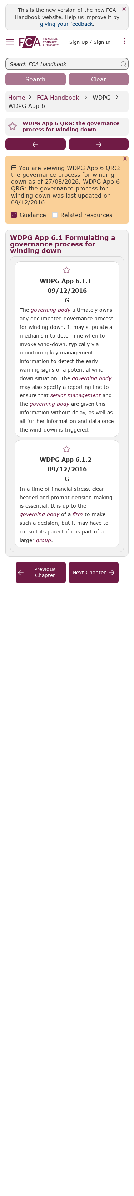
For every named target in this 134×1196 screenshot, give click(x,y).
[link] (39, 42)
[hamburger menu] (9, 42)
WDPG (101, 97)
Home (16, 97)
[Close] (124, 9)
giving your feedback (66, 24)
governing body (50, 309)
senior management (75, 395)
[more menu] (125, 41)
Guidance (33, 214)
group (43, 540)
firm (78, 514)
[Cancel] (125, 159)
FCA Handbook (58, 97)
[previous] (35, 144)
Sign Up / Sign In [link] (89, 42)
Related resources (86, 214)
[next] (99, 144)
